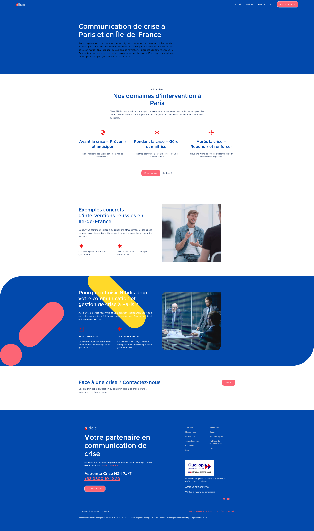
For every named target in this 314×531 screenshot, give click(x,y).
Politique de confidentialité (215, 442)
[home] (22, 4)
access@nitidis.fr (110, 465)
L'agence (261, 4)
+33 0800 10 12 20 (102, 479)
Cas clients (189, 446)
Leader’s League (105, 53)
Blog (271, 4)
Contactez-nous (287, 4)
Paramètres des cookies (226, 511)
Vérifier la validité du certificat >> (200, 492)
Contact (228, 383)
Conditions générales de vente (200, 511)
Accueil (238, 4)
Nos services (190, 432)
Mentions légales (216, 437)
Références (214, 427)
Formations (190, 437)
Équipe (212, 432)
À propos (189, 427)
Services (249, 4)
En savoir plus (150, 173)
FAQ (211, 448)
